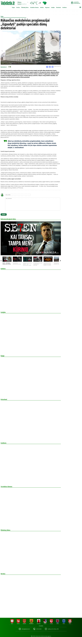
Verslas (18, 7)
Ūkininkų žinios (25, 7)
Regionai (47, 7)
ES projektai (41, 625)
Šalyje (13, 7)
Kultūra (42, 7)
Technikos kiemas (34, 7)
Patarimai (58, 7)
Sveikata (64, 7)
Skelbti (3, 214)
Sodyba (53, 7)
